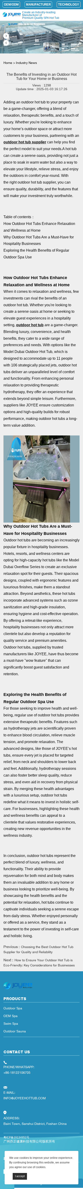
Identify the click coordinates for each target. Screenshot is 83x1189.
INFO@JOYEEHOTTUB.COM (24, 1098)
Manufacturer (38, 4)
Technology (68, 4)
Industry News (26, 63)
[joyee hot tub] (17, 989)
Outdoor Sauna (14, 1031)
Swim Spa (10, 1023)
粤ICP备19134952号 (16, 1137)
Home (7, 63)
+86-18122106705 (16, 1072)
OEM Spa (10, 1016)
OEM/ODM (11, 4)
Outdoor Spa (12, 1008)
